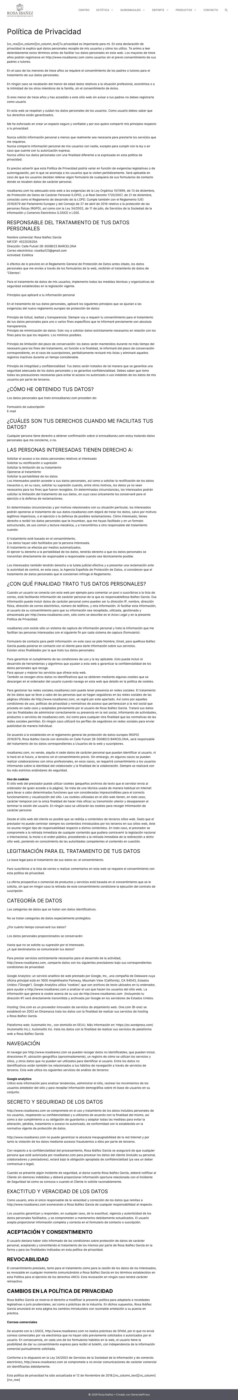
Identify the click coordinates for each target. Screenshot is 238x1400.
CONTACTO (211, 10)
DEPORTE (158, 10)
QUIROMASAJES (130, 10)
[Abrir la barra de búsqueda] (226, 10)
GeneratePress (140, 1394)
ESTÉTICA (102, 10)
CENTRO (84, 10)
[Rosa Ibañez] (20, 10)
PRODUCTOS (184, 10)
